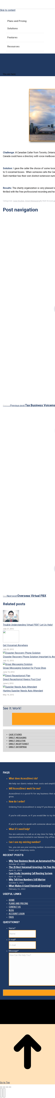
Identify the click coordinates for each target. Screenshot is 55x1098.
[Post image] (11, 621)
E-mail (12, 939)
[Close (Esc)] (1, 1087)
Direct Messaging (32, 201)
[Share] (4, 1087)
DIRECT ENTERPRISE (18, 747)
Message (14, 951)
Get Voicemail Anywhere (15, 645)
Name (12, 928)
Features (12, 37)
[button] (22, 15)
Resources (13, 46)
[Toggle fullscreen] (7, 1087)
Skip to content (7, 10)
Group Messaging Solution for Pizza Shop (24, 668)
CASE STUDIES (15, 734)
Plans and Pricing (17, 21)
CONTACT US (15, 906)
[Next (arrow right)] (4, 1092)
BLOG (11, 910)
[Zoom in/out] (10, 1087)
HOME (12, 900)
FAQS (11, 917)
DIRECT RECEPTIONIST (19, 744)
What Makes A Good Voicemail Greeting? (30, 885)
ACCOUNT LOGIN (16, 913)
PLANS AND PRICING (18, 903)
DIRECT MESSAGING (17, 737)
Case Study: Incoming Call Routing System (30, 873)
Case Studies (18, 201)
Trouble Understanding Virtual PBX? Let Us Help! (28, 624)
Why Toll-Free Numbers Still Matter (27, 879)
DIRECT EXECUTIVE (17, 741)
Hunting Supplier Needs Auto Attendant (23, 690)
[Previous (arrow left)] (1, 1092)
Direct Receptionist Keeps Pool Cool (22, 679)
